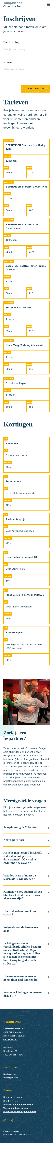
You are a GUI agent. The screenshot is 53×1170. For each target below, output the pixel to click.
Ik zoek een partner (14, 1124)
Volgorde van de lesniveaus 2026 (22, 956)
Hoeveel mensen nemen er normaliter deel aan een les (22, 1005)
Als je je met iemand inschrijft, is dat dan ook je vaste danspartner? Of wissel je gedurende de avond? (21, 883)
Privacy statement (12, 1158)
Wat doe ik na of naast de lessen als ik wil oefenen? (20, 904)
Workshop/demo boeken (17, 1135)
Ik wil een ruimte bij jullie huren (21, 1138)
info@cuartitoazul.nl (16, 766)
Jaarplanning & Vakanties (21, 851)
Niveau (8, 62)
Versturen (33, 88)
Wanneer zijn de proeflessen (19, 1131)
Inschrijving (11, 42)
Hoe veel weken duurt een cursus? (21, 940)
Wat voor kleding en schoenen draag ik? (17, 1021)
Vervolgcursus (11, 1105)
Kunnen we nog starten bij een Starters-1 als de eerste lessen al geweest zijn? (22, 922)
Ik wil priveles (11, 1128)
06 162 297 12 (10, 1066)
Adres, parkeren (14, 863)
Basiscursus (9, 1101)
